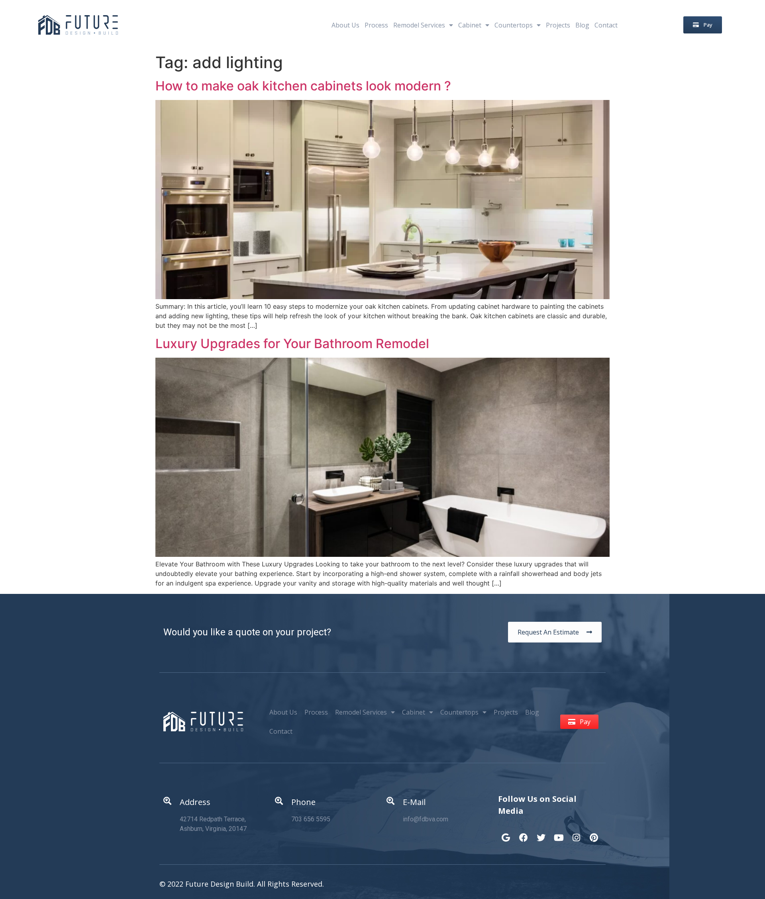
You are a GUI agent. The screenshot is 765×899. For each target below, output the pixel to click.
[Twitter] (541, 833)
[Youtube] (558, 833)
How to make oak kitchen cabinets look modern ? (303, 86)
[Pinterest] (593, 833)
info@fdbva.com (425, 819)
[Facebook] (523, 833)
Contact (606, 25)
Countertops (513, 25)
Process (376, 25)
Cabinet (469, 25)
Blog (582, 25)
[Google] (506, 833)
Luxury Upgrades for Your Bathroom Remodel (292, 343)
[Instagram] (576, 833)
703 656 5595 (310, 819)
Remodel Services (419, 25)
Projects (558, 25)
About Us (345, 25)
